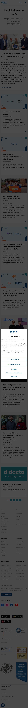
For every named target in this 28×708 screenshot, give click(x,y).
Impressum (14, 376)
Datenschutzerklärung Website (14, 373)
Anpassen (14, 369)
